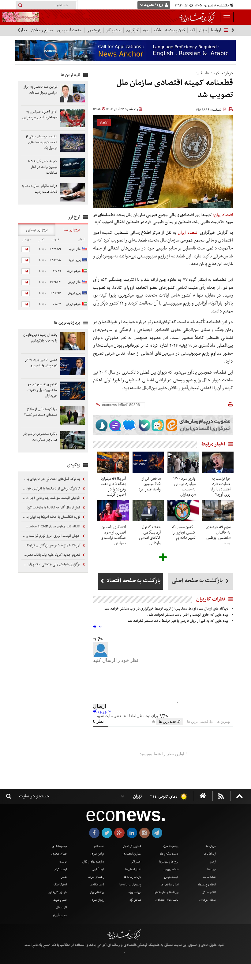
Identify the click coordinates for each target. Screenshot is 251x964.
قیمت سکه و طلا (169, 853)
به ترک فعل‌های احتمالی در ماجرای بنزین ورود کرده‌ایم (51, 479)
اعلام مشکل (209, 892)
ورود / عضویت (153, 5)
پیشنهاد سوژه (170, 846)
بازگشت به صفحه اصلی (198, 580)
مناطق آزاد (135, 900)
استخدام (99, 846)
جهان (203, 30)
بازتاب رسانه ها (132, 877)
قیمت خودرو (171, 877)
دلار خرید (75, 249)
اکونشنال (61, 907)
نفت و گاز (114, 30)
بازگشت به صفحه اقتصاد (133, 580)
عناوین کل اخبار (132, 846)
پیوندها (211, 869)
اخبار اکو (136, 861)
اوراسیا (216, 30)
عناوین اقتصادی (132, 853)
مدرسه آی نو (60, 915)
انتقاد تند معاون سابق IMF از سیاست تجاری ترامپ (51, 526)
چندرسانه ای (59, 846)
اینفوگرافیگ (60, 884)
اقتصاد (103, 123)
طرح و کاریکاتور (57, 892)
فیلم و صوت (60, 900)
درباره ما (211, 846)
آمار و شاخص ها (169, 884)
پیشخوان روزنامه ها (130, 884)
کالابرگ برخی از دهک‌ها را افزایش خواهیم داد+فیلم (51, 489)
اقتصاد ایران (188, 233)
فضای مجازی (59, 853)
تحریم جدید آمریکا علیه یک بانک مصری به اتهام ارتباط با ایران (51, 555)
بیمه (146, 30)
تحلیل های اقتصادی (166, 900)
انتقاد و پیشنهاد (206, 884)
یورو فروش (74, 293)
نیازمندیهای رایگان (93, 861)
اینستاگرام (60, 869)
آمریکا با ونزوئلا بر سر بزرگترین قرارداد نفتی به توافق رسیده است (51, 545)
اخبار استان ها (133, 869)
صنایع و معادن (42, 30)
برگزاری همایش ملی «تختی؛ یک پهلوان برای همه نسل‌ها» (51, 564)
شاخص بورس (171, 869)
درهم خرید (74, 271)
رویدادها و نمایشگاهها (166, 892)
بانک (157, 30)
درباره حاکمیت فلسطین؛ (214, 73)
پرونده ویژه (135, 892)
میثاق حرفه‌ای (207, 900)
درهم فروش (73, 304)
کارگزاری (132, 30)
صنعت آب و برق (69, 30)
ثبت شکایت (97, 884)
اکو (192, 30)
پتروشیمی (94, 30)
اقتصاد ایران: (222, 215)
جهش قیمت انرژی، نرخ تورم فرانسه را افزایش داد (51, 536)
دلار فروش (74, 282)
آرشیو (213, 861)
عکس (64, 877)
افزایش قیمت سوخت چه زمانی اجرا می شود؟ (51, 498)
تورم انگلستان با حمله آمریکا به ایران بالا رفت (51, 517)
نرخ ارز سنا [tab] (71, 229)
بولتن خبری (97, 853)
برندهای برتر (97, 892)
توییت (63, 861)
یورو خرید (75, 260)
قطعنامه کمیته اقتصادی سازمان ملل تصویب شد (175, 89)
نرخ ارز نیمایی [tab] (37, 229)
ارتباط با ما (210, 853)
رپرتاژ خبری (97, 900)
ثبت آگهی (98, 869)
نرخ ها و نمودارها (168, 861)
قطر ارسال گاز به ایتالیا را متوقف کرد (54, 507)
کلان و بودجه (175, 30)
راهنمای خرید (96, 877)
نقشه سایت (209, 877)
